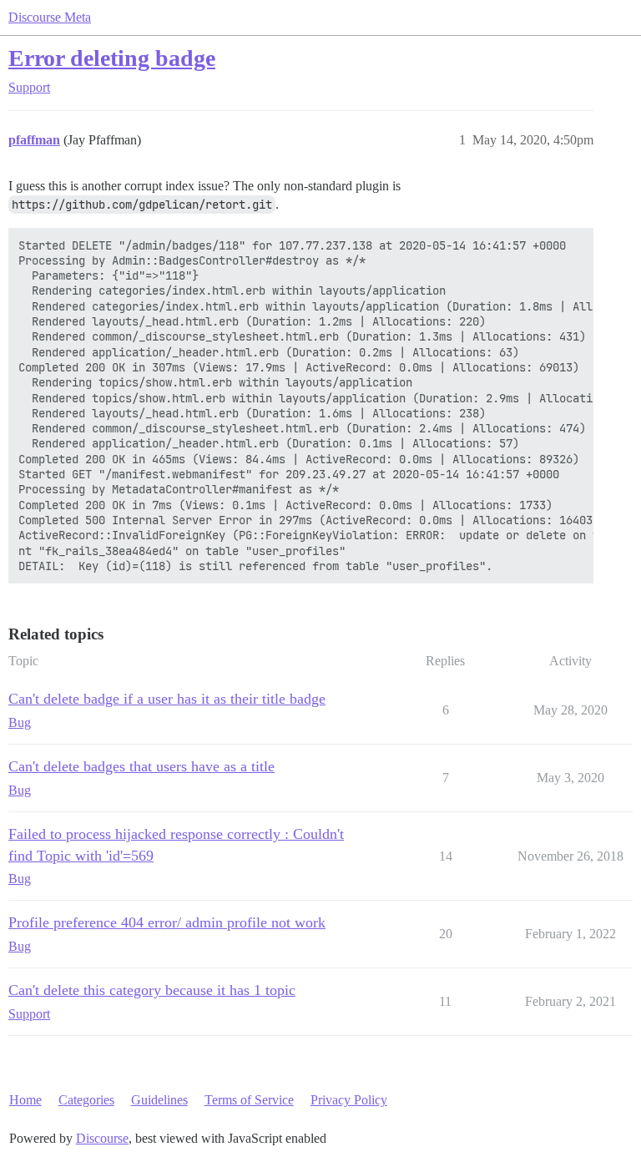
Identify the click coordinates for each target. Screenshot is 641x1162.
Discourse (102, 1138)
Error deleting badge (111, 58)
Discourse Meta (49, 17)
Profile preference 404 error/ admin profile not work (167, 922)
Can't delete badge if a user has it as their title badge (167, 698)
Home (25, 1100)
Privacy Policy (348, 1100)
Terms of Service (249, 1100)
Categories (86, 1100)
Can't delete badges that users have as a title (141, 766)
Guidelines (159, 1100)
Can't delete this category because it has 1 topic (151, 990)
